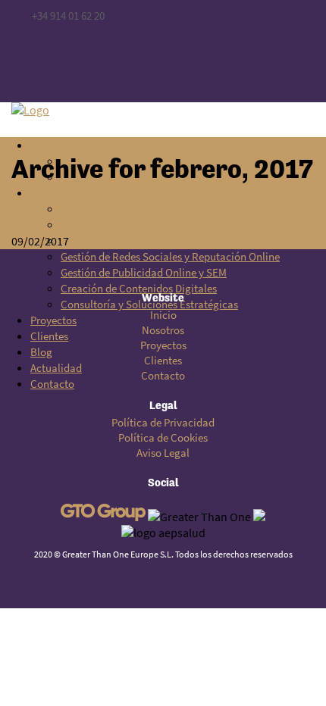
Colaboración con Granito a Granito (115, 216)
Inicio (163, 315)
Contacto (163, 375)
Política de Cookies (163, 437)
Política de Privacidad (163, 422)
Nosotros (163, 330)
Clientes (163, 360)
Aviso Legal (163, 453)
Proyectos (163, 345)
